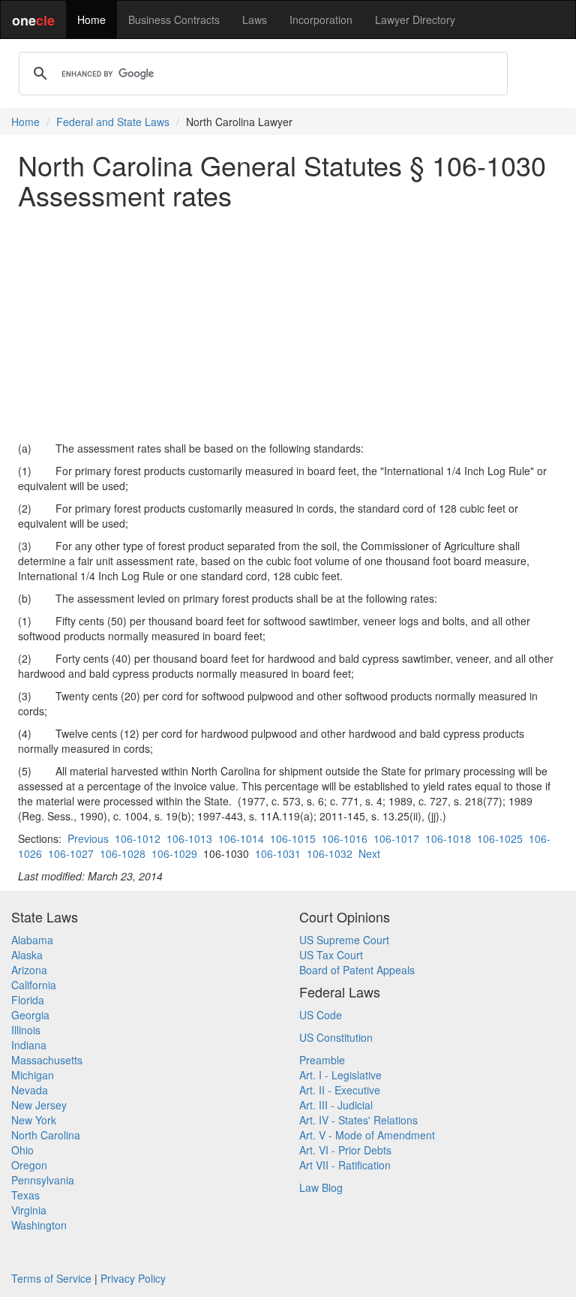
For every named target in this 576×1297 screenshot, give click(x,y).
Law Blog (321, 1187)
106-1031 (278, 853)
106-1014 (241, 838)
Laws (254, 19)
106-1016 (345, 838)
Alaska (27, 954)
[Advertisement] (288, 325)
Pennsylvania (42, 1179)
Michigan (32, 1074)
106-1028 (123, 853)
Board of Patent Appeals (357, 969)
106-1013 (189, 838)
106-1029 (174, 853)
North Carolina (45, 1134)
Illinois (25, 1029)
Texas (25, 1194)
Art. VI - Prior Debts (345, 1149)
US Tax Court (331, 954)
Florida (27, 999)
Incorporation (321, 19)
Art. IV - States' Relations (358, 1119)
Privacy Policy (133, 1278)
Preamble (322, 1059)
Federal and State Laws (113, 121)
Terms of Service (51, 1278)
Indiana (28, 1044)
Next (369, 853)
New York (33, 1119)
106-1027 (71, 853)
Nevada (29, 1089)
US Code (320, 1014)
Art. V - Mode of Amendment (367, 1134)
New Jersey (39, 1104)
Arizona (29, 969)
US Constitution (336, 1037)
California (33, 984)
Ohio (22, 1149)
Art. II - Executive (339, 1089)
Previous (88, 838)
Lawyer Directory (415, 19)
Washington (39, 1224)
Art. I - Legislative (340, 1074)
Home (91, 19)
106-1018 (448, 838)
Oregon (29, 1164)
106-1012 (137, 838)
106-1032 (329, 853)
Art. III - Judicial (336, 1104)
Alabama (32, 939)
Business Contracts (174, 19)
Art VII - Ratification (345, 1164)
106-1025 (500, 838)
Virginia (28, 1209)
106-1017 (396, 838)
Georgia (30, 1014)
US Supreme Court (344, 939)
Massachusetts (46, 1059)
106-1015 (293, 838)
